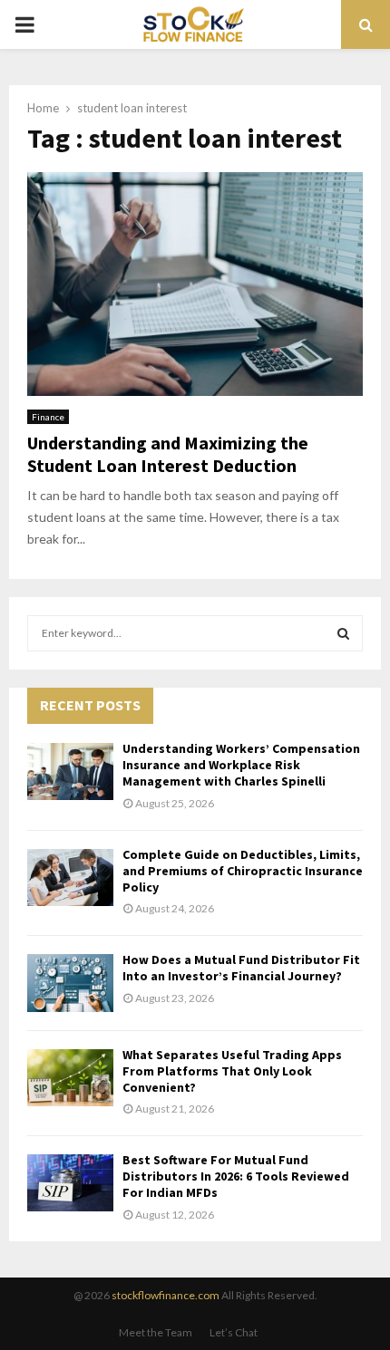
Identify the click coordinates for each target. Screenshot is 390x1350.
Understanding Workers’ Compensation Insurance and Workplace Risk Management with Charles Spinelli (241, 764)
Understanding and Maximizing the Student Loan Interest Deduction (167, 454)
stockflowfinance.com (165, 1295)
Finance (48, 416)
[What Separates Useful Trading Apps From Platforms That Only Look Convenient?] (70, 1077)
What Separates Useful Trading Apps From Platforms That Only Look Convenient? (232, 1070)
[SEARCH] (343, 633)
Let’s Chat (234, 1332)
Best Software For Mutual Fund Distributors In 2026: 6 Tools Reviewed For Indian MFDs (235, 1176)
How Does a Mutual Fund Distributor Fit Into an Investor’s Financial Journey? (241, 967)
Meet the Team (155, 1332)
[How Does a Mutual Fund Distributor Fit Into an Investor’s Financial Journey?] (70, 982)
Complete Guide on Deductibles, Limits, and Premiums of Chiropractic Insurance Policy (242, 870)
